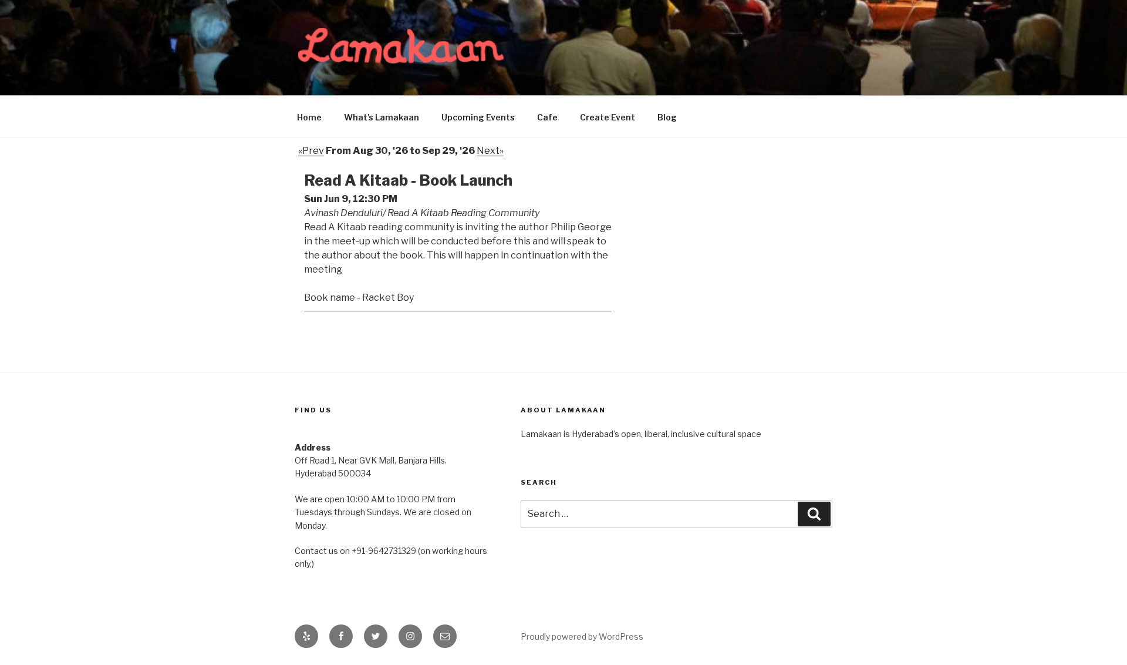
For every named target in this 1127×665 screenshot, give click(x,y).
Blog (667, 117)
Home (309, 117)
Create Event (607, 117)
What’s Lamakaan (381, 117)
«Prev (311, 150)
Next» (490, 150)
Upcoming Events (478, 117)
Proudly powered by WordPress (582, 637)
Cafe (547, 117)
